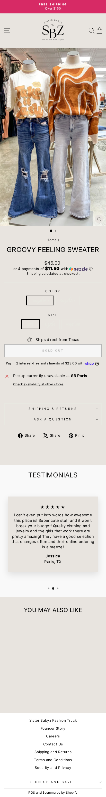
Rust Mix (67, 300)
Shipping (33, 273)
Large (50, 324)
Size (53, 315)
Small (31, 324)
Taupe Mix (40, 300)
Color (53, 291)
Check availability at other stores (38, 384)
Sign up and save (51, 782)
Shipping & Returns (53, 409)
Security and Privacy (53, 768)
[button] (53, 268)
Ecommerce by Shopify (59, 792)
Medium (72, 324)
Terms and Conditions (53, 760)
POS (31, 792)
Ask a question (53, 419)
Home (52, 240)
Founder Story (53, 728)
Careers (53, 736)
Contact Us (53, 744)
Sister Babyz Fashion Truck (53, 720)
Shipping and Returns (53, 752)
